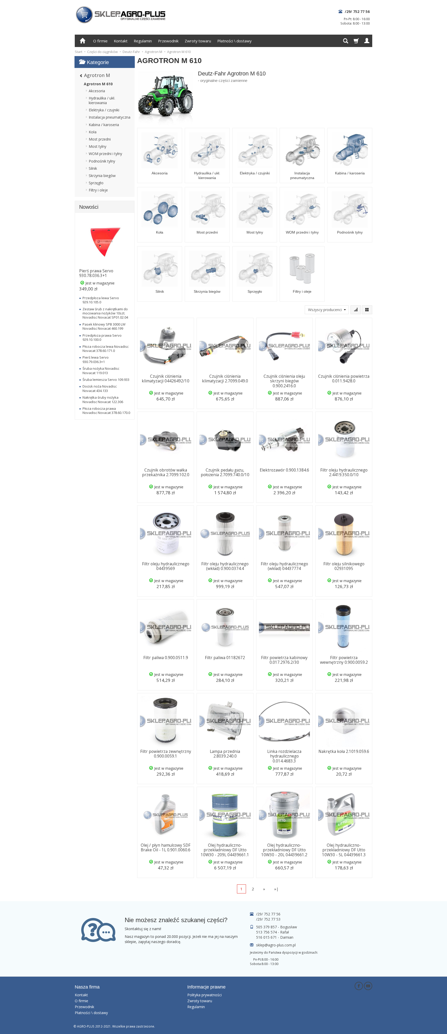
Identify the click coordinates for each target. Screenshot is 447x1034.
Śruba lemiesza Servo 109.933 (106, 379)
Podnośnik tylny (350, 232)
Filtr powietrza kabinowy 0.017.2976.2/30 (284, 660)
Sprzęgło (255, 291)
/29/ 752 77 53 (268, 919)
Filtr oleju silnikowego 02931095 (343, 566)
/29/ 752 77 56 (357, 11)
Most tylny (255, 232)
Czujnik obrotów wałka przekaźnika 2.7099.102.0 (165, 472)
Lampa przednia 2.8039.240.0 (225, 754)
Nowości (88, 207)
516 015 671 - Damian (274, 937)
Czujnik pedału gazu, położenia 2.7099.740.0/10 (225, 472)
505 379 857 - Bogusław (276, 926)
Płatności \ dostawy (234, 40)
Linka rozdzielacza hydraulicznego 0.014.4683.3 (284, 756)
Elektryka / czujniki (255, 173)
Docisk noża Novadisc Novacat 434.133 (100, 388)
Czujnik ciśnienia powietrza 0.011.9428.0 (343, 379)
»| (276, 888)
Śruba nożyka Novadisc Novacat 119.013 (101, 370)
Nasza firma (87, 987)
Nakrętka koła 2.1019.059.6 (343, 751)
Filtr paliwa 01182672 (225, 657)
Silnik (159, 291)
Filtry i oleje (302, 291)
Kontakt (121, 40)
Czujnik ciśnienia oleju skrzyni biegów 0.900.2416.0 (284, 381)
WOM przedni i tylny (302, 232)
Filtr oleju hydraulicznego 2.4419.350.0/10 (344, 472)
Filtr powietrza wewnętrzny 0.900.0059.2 (344, 660)
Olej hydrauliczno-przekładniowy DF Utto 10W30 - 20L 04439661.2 (284, 850)
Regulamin (143, 40)
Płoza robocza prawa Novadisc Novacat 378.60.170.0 (106, 410)
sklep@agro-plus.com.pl (276, 945)
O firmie (100, 40)
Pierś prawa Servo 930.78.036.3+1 (96, 273)
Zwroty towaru (198, 40)
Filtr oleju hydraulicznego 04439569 (165, 566)
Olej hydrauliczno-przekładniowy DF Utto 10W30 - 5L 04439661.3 (344, 850)
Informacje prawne (206, 987)
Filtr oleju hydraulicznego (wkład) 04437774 (284, 566)
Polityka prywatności (204, 994)
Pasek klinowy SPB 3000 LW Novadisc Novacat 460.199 (104, 326)
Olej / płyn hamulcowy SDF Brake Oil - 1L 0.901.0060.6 (165, 848)
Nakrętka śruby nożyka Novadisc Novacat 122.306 (103, 399)
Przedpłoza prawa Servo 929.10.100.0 (102, 337)
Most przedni (207, 232)
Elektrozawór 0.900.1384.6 (284, 470)
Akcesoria (160, 173)
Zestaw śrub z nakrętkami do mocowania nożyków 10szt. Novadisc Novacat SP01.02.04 (105, 313)
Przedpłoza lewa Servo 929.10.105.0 (101, 300)
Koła (159, 232)
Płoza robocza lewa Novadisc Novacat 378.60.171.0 (106, 348)
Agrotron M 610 (98, 83)
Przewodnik (168, 40)
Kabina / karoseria (350, 173)
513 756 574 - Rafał (272, 932)
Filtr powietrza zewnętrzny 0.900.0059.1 (165, 754)
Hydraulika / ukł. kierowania (207, 175)
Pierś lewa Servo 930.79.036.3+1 (96, 359)
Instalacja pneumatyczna (302, 175)
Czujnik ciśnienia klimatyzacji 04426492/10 (165, 379)
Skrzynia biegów (207, 291)
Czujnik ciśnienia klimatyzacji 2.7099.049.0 (225, 379)
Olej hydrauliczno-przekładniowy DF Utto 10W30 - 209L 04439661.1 (225, 850)
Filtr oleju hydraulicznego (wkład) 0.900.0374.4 (225, 566)
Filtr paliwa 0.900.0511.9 (165, 657)
